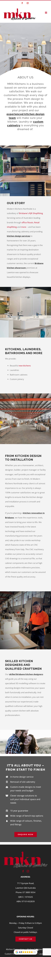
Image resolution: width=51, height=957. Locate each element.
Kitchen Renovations (15, 949)
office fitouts (27, 222)
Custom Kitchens (12, 953)
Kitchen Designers (34, 949)
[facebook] (23, 871)
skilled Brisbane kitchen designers (26, 674)
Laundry (42, 953)
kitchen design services (18, 236)
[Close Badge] (37, 950)
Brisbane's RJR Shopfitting (31, 213)
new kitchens (25, 365)
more (24, 227)
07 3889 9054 (29, 892)
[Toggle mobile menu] (46, 12)
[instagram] (28, 871)
